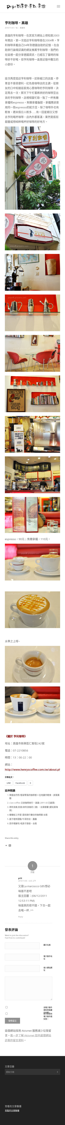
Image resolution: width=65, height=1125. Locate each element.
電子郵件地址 (48, 957)
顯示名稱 (47, 945)
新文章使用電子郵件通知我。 (48, 1016)
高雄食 (22, 28)
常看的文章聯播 (12, 1110)
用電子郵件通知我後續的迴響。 (48, 1010)
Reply (20, 916)
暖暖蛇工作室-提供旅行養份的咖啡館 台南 (28, 814)
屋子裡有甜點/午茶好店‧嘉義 (23, 819)
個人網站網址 (48, 969)
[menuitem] (58, 6)
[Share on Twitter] (10, 845)
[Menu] (58, 6)
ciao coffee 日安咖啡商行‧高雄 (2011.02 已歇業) (32, 802)
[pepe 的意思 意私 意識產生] (27, 6)
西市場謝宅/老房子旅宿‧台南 (23, 823)
